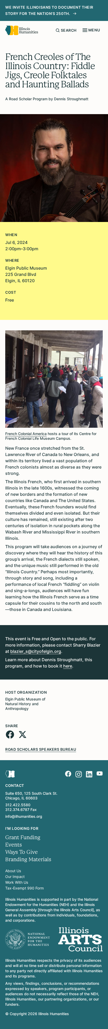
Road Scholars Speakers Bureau (40, 749)
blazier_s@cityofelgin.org (35, 651)
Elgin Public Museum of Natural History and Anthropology (25, 704)
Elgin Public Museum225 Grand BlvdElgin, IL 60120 (26, 274)
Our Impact (15, 876)
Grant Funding (22, 838)
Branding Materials (28, 859)
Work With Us (16, 882)
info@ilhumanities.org (23, 816)
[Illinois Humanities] (21, 30)
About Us (13, 871)
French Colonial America (26, 433)
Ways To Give (21, 852)
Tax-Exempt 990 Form (24, 888)
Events (13, 845)
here (67, 666)
